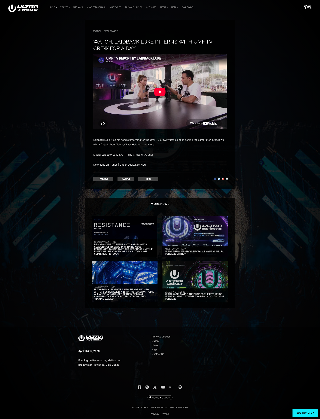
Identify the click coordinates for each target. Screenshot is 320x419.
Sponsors (151, 7)
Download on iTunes (105, 164)
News (155, 345)
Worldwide (187, 7)
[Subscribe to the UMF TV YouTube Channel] (163, 387)
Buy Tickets (304, 412)
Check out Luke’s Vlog (133, 164)
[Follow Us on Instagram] (147, 387)
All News (126, 179)
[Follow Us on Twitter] (154, 387)
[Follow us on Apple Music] (160, 397)
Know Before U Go (96, 7)
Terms (166, 414)
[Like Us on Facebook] (139, 387)
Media (163, 7)
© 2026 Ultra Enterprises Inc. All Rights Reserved (160, 407)
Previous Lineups (133, 7)
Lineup (52, 7)
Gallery (155, 340)
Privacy (155, 414)
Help (154, 349)
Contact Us (158, 353)
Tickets (64, 7)
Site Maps (78, 7)
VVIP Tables (115, 7)
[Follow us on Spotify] (180, 387)
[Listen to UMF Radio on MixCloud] (172, 387)
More (173, 7)
